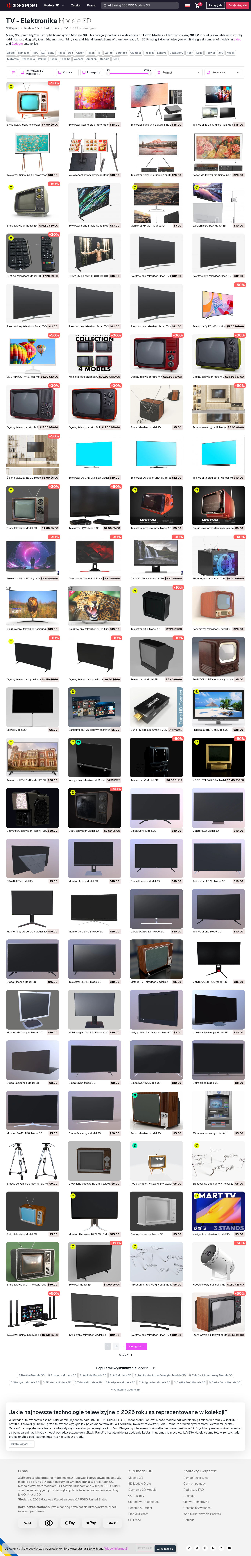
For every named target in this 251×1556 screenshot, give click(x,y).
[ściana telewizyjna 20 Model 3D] (32, 455)
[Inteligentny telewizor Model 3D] (218, 1211)
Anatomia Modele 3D (126, 1389)
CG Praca (134, 1520)
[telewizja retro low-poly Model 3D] (156, 505)
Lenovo (161, 52)
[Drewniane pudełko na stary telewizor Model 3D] (94, 1161)
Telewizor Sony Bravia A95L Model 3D (91, 225)
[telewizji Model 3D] (94, 1262)
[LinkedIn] (221, 1548)
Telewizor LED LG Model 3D (85, 982)
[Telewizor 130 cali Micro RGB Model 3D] (218, 102)
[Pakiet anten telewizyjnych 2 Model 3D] (156, 1262)
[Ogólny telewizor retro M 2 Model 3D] (32, 404)
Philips (42, 59)
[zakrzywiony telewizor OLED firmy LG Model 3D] (94, 606)
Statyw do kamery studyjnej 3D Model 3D (31, 1183)
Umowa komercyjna (196, 1502)
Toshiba (65, 59)
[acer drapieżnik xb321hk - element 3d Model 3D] (94, 556)
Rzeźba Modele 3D (33, 1375)
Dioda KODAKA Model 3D (146, 1083)
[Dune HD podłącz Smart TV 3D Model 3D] (156, 707)
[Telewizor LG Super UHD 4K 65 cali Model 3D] (156, 455)
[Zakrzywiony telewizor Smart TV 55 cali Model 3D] (94, 303)
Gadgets (17, 44)
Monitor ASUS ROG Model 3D (86, 931)
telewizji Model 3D (80, 1284)
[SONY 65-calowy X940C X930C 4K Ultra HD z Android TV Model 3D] (94, 253)
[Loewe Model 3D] (32, 707)
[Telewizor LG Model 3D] (156, 757)
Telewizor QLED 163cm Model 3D (212, 326)
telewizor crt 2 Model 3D (145, 629)
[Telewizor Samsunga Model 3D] (32, 1312)
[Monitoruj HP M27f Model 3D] (156, 202)
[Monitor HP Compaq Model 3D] (32, 1009)
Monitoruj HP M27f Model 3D (148, 225)
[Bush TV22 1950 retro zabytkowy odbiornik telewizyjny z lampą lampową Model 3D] (218, 656)
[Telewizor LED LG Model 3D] (94, 959)
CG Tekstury (136, 1496)
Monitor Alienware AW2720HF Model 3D (92, 1234)
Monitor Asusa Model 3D (83, 881)
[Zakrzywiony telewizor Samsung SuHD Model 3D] (32, 606)
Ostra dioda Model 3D (205, 1083)
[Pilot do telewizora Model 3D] (32, 253)
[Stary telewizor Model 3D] (32, 202)
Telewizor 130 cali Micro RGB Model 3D (216, 124)
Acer (190, 52)
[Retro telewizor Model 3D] (156, 1110)
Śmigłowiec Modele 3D (155, 1382)
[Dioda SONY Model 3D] (94, 1060)
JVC (220, 52)
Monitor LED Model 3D (206, 830)
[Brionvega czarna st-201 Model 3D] (218, 556)
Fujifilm (149, 52)
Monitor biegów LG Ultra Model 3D (27, 931)
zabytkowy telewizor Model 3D (211, 629)
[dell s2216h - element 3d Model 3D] (156, 556)
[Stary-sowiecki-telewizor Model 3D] (218, 1312)
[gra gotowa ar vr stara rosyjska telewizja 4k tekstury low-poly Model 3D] (218, 505)
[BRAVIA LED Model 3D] (32, 858)
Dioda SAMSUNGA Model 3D (147, 931)
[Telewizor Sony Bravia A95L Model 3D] (94, 202)
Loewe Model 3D (17, 729)
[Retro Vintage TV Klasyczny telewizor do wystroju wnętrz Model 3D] (156, 1161)
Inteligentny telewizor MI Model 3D (89, 780)
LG (43, 52)
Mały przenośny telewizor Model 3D (152, 1032)
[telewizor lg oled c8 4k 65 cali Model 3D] (218, 455)
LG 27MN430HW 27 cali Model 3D (27, 376)
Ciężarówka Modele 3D (226, 1382)
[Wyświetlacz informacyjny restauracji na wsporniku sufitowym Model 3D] (94, 152)
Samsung (24, 52)
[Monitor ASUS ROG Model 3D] (94, 909)
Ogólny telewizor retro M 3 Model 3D (214, 376)
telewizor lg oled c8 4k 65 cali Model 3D (217, 477)
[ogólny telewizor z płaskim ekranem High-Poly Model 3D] (94, 656)
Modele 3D (135, 1478)
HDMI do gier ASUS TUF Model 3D (89, 1032)
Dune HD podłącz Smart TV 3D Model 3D (155, 729)
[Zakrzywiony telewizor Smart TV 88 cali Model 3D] (156, 253)
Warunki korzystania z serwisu (202, 1514)
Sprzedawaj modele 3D (143, 1502)
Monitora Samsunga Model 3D (210, 1032)
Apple (11, 52)
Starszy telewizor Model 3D (147, 1234)
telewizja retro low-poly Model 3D (151, 528)
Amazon (91, 59)
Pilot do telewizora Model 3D (24, 276)
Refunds (188, 1520)
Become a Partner (140, 1508)
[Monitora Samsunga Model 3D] (218, 1009)
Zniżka (67, 72)
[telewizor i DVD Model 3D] (94, 505)
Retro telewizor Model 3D (146, 1133)
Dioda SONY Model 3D (82, 1083)
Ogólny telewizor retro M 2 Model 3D (29, 427)
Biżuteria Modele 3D (58, 1382)
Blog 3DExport (138, 1514)
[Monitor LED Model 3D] (218, 808)
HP (99, 52)
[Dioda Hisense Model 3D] (156, 858)
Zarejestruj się (237, 5)
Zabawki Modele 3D (89, 1382)
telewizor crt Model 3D (144, 679)
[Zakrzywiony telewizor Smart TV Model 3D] (156, 1312)
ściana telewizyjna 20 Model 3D (26, 477)
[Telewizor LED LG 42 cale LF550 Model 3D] (32, 757)
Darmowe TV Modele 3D (34, 72)
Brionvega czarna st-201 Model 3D (213, 578)
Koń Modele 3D (121, 1375)
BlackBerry (176, 52)
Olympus (135, 52)
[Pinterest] (205, 1548)
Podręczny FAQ (193, 1490)
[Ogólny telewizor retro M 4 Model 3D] (156, 354)
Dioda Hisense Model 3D (145, 881)
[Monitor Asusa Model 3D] (94, 858)
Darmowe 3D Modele (142, 1490)
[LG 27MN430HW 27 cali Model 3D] (32, 354)
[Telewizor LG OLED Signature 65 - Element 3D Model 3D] (32, 556)
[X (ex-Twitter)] (197, 1548)
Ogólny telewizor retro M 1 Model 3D (90, 427)
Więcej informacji (116, 1548)
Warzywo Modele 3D (26, 1382)
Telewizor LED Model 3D (207, 931)
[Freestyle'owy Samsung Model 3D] (218, 1262)
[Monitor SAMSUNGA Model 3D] (32, 1110)
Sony (51, 52)
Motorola (13, 59)
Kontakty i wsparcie (200, 1471)
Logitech (121, 52)
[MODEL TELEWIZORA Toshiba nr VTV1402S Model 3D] (218, 757)
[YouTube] (229, 1548)
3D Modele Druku (140, 1484)
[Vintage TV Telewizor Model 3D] (156, 959)
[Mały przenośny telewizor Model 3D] (156, 1009)
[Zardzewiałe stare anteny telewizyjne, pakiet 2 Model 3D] (218, 1161)
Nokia (61, 52)
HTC (35, 52)
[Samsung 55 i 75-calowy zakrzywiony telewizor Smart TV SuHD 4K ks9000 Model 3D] (94, 707)
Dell (70, 52)
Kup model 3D (140, 1471)
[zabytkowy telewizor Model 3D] (218, 606)
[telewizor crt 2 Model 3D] (156, 606)
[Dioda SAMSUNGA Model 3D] (156, 909)
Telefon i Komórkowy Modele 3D (212, 1375)
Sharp (53, 59)
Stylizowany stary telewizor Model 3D (29, 124)
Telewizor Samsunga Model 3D (25, 1335)
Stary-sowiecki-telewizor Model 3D (214, 1335)
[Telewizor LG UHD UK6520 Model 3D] (94, 455)
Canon (80, 52)
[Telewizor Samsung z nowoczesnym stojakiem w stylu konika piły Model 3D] (32, 152)
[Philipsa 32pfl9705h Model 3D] (218, 707)
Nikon (91, 52)
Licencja (188, 1496)
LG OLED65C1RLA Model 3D (209, 225)
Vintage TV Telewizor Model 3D (149, 982)
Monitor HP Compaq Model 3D (24, 1032)
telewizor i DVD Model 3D (84, 528)
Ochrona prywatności (197, 1508)
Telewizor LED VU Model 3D (209, 881)
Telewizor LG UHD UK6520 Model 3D (91, 477)
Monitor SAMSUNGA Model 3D (24, 1133)
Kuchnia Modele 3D (94, 1375)
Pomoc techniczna (195, 1478)
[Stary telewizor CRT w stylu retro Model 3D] (32, 1262)
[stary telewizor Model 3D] (156, 404)
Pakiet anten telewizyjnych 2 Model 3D (154, 1284)
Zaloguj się (215, 5)
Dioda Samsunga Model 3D (23, 1083)
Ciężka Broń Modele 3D (190, 1382)
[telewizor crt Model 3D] (156, 656)
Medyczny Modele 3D (121, 1382)
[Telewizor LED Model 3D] (218, 909)
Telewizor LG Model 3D (144, 780)
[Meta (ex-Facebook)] (213, 1548)
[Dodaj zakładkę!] (53, 116)
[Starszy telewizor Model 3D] (156, 1211)
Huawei (210, 52)
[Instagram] (189, 1548)
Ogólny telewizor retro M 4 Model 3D (152, 376)
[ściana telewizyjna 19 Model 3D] (218, 404)
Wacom (78, 59)
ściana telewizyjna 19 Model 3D (211, 427)
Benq (116, 59)
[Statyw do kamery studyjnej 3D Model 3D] (32, 1161)
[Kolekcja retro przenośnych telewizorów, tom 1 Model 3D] (94, 354)
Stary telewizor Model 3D (22, 225)
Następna (135, 1346)
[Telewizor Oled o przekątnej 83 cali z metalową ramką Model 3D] (94, 102)
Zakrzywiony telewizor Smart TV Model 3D (156, 1335)
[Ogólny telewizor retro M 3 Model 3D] (218, 354)
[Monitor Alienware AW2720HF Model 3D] (94, 1211)
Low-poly (93, 72)
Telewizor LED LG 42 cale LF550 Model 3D (32, 780)
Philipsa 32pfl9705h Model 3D (211, 729)
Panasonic (28, 59)
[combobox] (181, 72)
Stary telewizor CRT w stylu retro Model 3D (32, 1284)
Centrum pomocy (194, 1484)
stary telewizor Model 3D (146, 427)
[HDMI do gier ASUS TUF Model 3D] (94, 1009)
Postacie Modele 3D (63, 1375)
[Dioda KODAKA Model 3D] (156, 1060)
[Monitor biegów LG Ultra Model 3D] (32, 909)
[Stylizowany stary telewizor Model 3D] (32, 102)
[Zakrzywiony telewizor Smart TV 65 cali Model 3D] (32, 303)
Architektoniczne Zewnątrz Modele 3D (161, 1375)
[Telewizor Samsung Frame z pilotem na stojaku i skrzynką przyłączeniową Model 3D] (156, 152)
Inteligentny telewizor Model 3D (211, 1234)
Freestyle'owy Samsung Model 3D (213, 1284)
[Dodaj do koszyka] (46, 116)
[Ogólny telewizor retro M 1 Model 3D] (94, 404)
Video (237, 39)
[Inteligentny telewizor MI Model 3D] (94, 757)
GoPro (109, 52)
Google (104, 59)
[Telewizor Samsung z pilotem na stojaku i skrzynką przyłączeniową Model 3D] (156, 102)
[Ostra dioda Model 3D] (218, 1060)
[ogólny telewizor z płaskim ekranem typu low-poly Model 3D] (32, 656)
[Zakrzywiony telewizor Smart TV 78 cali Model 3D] (218, 253)
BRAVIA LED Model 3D (20, 881)
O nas (23, 1471)
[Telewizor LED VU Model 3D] (218, 858)
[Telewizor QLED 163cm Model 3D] (218, 303)
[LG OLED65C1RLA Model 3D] (218, 202)
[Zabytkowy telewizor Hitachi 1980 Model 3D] (32, 808)
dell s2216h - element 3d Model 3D (151, 578)
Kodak (231, 52)
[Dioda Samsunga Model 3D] (32, 1060)
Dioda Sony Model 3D (144, 830)
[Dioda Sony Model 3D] (156, 808)
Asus (199, 52)
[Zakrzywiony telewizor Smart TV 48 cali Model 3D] (156, 303)
